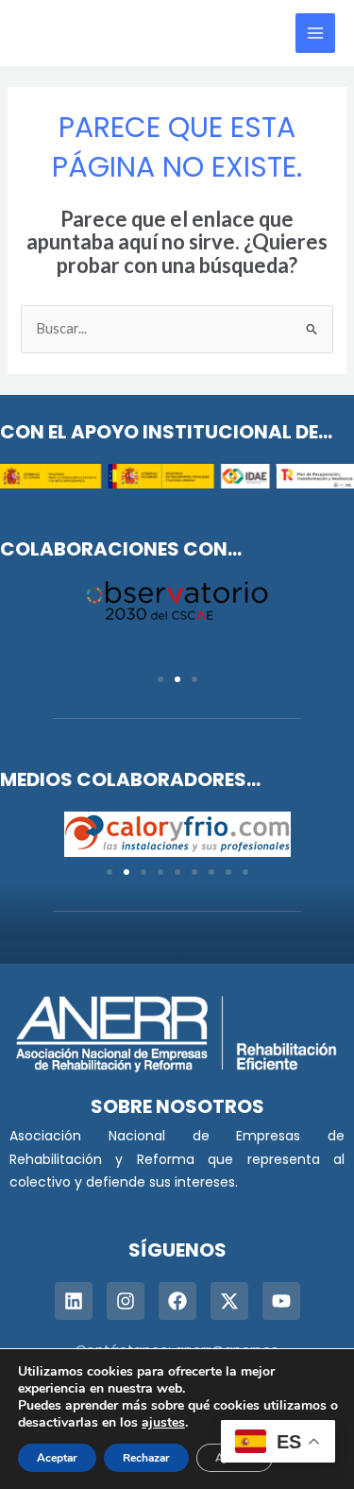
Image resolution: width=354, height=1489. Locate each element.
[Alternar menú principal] (315, 33)
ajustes (163, 1422)
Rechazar (146, 1457)
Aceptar (57, 1457)
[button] (160, 679)
